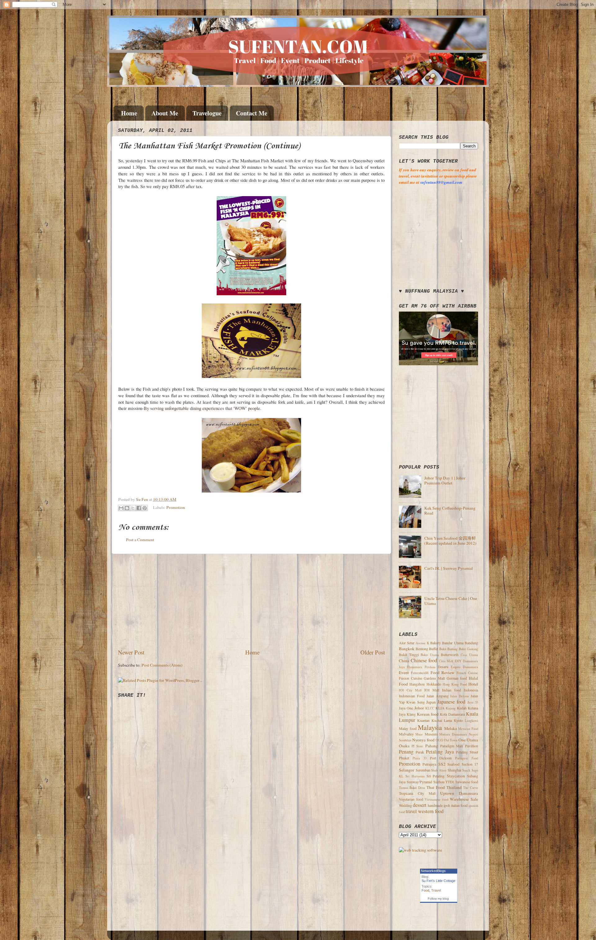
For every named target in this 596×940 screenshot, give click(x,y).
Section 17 (470, 764)
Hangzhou (417, 683)
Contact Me (251, 113)
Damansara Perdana (421, 667)
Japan (431, 702)
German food (457, 678)
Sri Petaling (436, 775)
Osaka (404, 746)
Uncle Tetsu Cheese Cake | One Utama (450, 601)
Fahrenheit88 (419, 673)
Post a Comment (140, 539)
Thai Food (436, 787)
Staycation (456, 776)
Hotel (473, 684)
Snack (466, 770)
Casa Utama (469, 655)
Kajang (450, 708)
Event (404, 672)
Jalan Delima (459, 696)
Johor (419, 708)
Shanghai (454, 769)
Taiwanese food (466, 781)
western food (431, 811)
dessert (420, 805)
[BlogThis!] (127, 508)
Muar (419, 734)
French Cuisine (467, 673)
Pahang (431, 746)
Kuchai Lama (441, 720)
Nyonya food (423, 740)
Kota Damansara (452, 714)
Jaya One (406, 707)
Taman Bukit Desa (412, 787)
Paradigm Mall (451, 745)
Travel (436, 890)
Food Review (443, 672)
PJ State (417, 746)
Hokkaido (434, 683)
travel (411, 811)
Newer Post (131, 652)
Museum (431, 733)
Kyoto (458, 720)
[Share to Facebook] (139, 508)
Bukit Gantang (468, 649)
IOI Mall (431, 689)
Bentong (422, 648)
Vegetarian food (411, 799)
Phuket (404, 757)
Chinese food (424, 660)
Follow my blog (438, 898)
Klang (411, 714)
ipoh (447, 805)
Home (129, 113)
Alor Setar (406, 642)
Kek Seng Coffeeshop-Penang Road (450, 510)
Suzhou (439, 781)
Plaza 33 (420, 758)
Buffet (433, 648)
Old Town (450, 740)
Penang (406, 751)
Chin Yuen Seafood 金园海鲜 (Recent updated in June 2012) (450, 540)
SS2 (441, 764)
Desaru (443, 666)
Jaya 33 (472, 702)
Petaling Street (467, 751)
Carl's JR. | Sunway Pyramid (448, 568)
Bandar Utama (452, 642)
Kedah (462, 707)
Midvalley (406, 733)
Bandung (471, 642)
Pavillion (471, 745)
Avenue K (422, 643)
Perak (420, 751)
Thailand (454, 787)
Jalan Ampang (438, 695)
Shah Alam (438, 770)
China (404, 660)
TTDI (449, 781)
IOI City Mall (410, 690)
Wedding (405, 805)
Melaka (450, 728)
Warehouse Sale (464, 799)
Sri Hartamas (414, 776)
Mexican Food (468, 728)
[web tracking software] (420, 850)
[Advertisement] (251, 601)
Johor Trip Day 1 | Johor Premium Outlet (445, 480)
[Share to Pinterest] (145, 508)
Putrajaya (429, 764)
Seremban (423, 769)
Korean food (428, 714)
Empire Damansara (464, 667)
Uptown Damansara (459, 793)
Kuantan (423, 720)
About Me (164, 113)
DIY (458, 660)
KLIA (440, 707)
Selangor (406, 770)
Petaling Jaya (440, 751)
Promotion (175, 507)
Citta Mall (446, 661)
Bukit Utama (430, 655)
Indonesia (471, 689)
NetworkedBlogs (433, 871)
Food (425, 890)
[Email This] (121, 508)
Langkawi (471, 720)
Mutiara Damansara (453, 734)
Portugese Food (466, 758)
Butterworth (449, 654)
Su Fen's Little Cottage (438, 881)
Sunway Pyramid (419, 781)
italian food (459, 805)
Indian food (451, 689)
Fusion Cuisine (410, 678)
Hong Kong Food (455, 684)
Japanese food (451, 701)
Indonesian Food (412, 695)
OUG (439, 740)
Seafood (453, 764)
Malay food (408, 728)
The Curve (470, 787)
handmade (435, 805)
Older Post (372, 652)
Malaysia (430, 727)
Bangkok (406, 648)
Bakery (435, 642)
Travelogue (207, 113)
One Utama (468, 740)
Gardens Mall (434, 678)
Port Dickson (441, 757)
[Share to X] (133, 508)
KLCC (429, 708)
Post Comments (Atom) (162, 665)
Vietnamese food (436, 799)
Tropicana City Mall (417, 793)
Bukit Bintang (448, 649)
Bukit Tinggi (409, 654)
